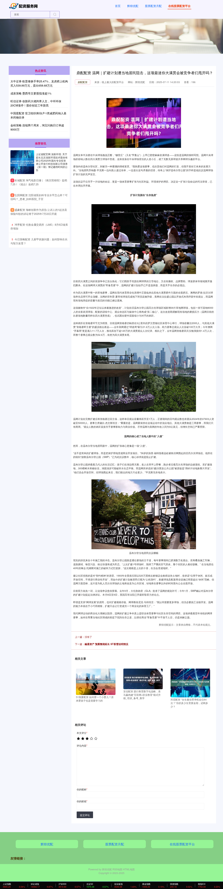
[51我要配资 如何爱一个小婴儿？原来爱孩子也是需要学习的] (96, 681)
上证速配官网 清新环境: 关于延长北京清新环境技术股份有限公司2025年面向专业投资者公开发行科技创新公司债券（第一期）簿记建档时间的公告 (52, 162)
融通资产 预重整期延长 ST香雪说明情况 (106, 644)
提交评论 (85, 815)
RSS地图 (117, 869)
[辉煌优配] (24, 5)
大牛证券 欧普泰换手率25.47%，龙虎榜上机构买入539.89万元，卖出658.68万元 (39, 83)
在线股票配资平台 (179, 6)
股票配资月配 (153, 6)
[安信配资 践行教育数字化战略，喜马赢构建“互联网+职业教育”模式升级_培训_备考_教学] (143, 678)
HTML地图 (129, 869)
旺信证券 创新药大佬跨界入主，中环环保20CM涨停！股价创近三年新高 (35, 103)
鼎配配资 (82, 82)
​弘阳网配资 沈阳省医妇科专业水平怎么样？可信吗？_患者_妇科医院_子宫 (39, 197)
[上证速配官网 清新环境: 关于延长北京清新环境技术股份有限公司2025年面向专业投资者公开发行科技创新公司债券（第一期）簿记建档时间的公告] (22, 162)
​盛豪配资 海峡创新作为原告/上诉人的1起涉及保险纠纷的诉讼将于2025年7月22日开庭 (38, 212)
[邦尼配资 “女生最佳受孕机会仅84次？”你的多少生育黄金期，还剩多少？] (190, 682)
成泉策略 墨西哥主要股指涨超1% (30, 93)
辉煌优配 (132, 6)
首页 (118, 6)
